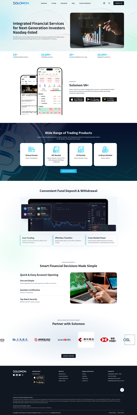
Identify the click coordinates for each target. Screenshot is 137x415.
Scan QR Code (35, 374)
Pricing (54, 3)
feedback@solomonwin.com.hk (116, 380)
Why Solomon (62, 374)
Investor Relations (85, 3)
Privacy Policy (112, 412)
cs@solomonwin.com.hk (114, 378)
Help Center (85, 378)
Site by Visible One (45, 412)
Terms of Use (121, 412)
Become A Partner (68, 356)
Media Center (62, 380)
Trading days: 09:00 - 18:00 (114, 374)
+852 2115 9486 (112, 376)
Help (73, 3)
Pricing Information (68, 171)
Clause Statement (63, 378)
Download (64, 3)
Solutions (84, 376)
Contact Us (118, 3)
